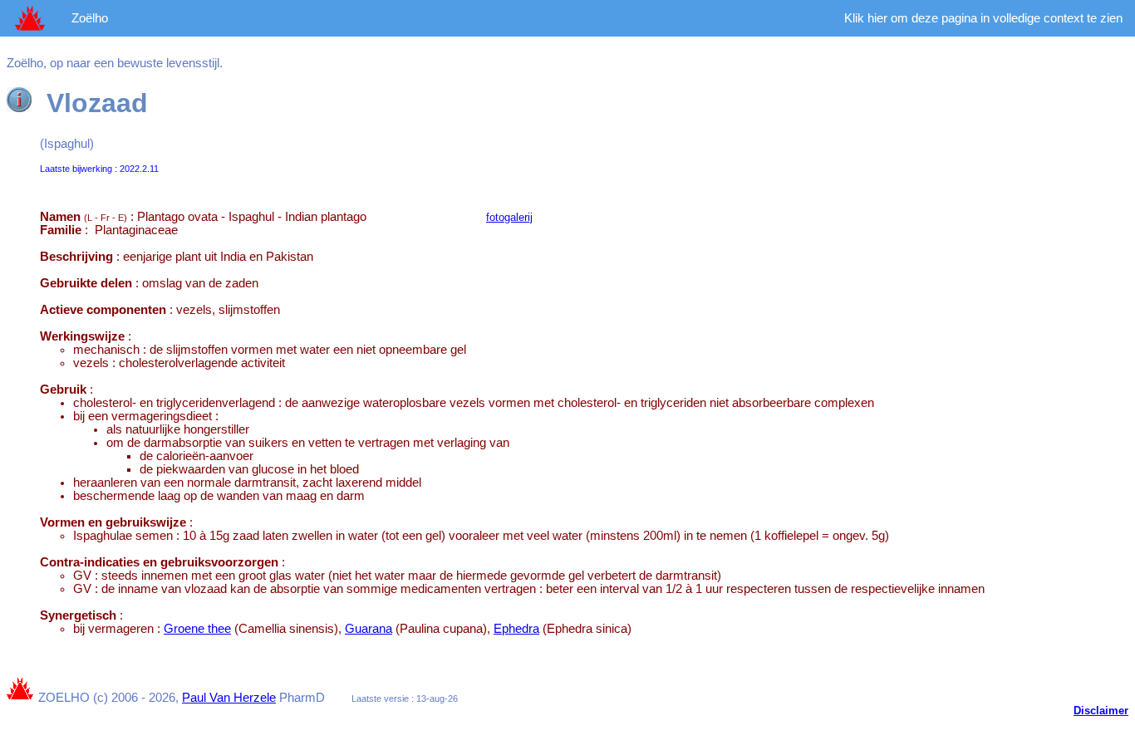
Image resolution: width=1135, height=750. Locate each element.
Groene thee (197, 628)
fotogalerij (509, 217)
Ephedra (516, 628)
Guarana (368, 628)
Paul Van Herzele (229, 697)
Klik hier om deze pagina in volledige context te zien (983, 18)
